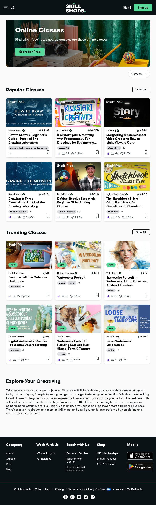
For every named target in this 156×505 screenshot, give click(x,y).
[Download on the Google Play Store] (138, 467)
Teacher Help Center (74, 460)
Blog (8, 469)
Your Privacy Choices (92, 489)
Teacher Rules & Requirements (76, 469)
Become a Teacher (77, 453)
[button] (6, 7)
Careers (10, 458)
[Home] (76, 8)
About (9, 453)
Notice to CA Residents (128, 489)
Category (136, 73)
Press (9, 464)
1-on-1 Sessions (106, 464)
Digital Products (106, 458)
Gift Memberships (107, 453)
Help (47, 489)
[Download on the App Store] (138, 456)
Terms (71, 489)
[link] (29, 127)
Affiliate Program (46, 453)
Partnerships (43, 458)
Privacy (59, 489)
